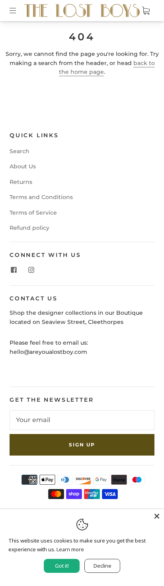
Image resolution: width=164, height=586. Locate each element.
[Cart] (145, 11)
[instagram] (31, 270)
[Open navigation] (18, 11)
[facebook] (13, 270)
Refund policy (29, 227)
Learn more (70, 549)
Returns (21, 181)
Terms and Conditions (41, 197)
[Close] (157, 516)
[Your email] (82, 420)
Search (19, 151)
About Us (23, 166)
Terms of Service (33, 212)
